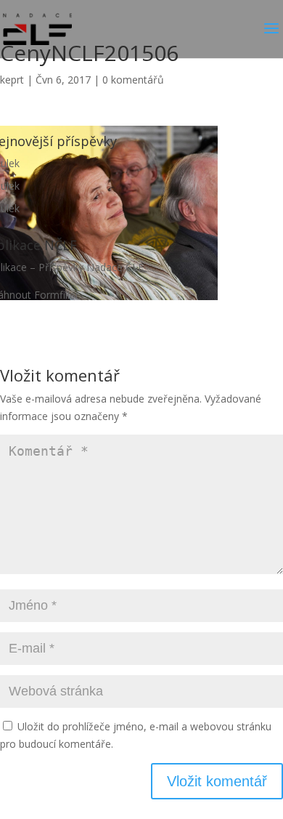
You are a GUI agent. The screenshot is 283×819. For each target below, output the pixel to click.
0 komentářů (133, 79)
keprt (12, 79)
